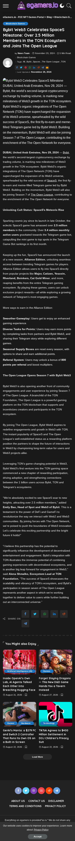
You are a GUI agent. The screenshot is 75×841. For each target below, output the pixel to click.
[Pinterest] (25, 67)
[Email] (47, 67)
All (24, 62)
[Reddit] (38, 67)
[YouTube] (41, 790)
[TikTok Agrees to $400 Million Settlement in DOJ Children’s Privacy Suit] (55, 714)
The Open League (51, 62)
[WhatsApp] (30, 67)
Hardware (26, 723)
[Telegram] (43, 67)
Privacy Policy (41, 829)
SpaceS (52, 180)
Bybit (29, 62)
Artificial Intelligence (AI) (19, 671)
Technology (49, 723)
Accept (38, 836)
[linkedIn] (34, 67)
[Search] (68, 5)
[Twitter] (21, 67)
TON (63, 62)
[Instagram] (33, 790)
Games (46, 671)
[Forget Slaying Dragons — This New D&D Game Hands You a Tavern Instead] (55, 662)
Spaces (36, 62)
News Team (24, 53)
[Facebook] (17, 67)
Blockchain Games (15, 24)
